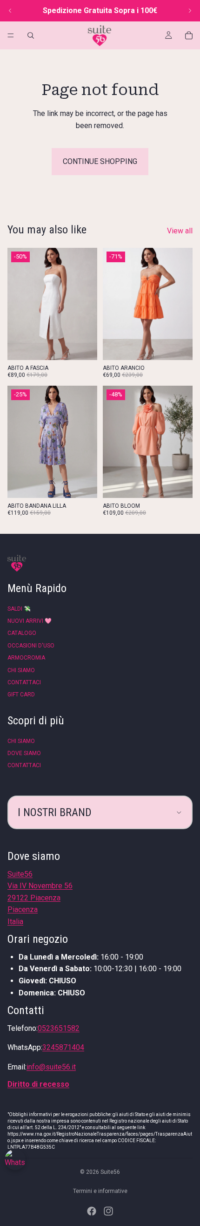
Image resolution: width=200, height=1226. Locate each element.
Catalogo (21, 633)
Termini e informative (100, 1191)
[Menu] (10, 35)
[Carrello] (189, 35)
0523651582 (59, 1028)
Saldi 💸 (19, 609)
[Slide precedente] (10, 10)
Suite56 (110, 1172)
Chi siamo (21, 670)
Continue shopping (100, 161)
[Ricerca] (30, 35)
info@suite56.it (51, 1067)
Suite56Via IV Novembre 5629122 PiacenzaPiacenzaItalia (40, 898)
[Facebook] (91, 1211)
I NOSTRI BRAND (55, 812)
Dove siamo (24, 753)
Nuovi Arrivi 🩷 (29, 621)
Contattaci (24, 682)
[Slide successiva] (190, 10)
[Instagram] (108, 1211)
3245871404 (63, 1047)
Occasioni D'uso (30, 645)
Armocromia (26, 657)
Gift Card (21, 694)
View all (180, 230)
